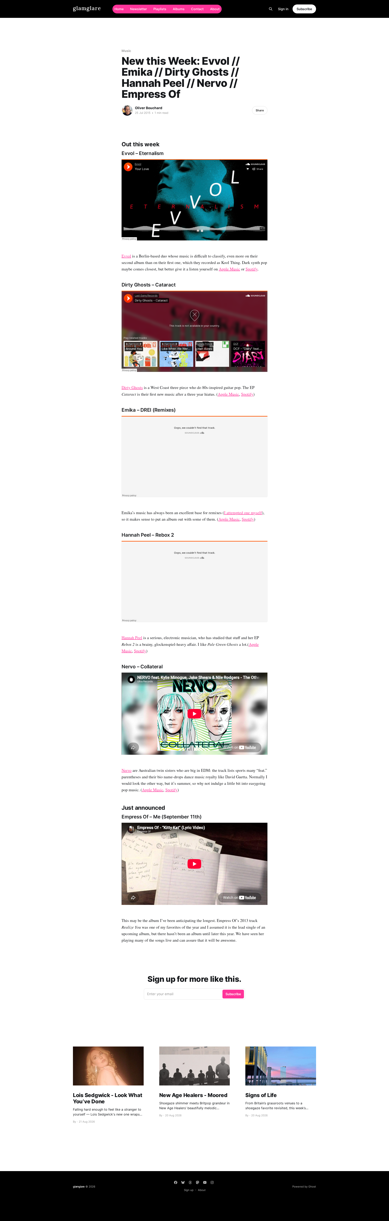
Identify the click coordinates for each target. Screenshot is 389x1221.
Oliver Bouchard (148, 108)
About (215, 9)
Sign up (188, 1190)
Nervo (126, 770)
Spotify (252, 269)
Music (126, 51)
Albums (179, 9)
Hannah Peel (132, 637)
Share (260, 110)
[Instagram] (212, 1182)
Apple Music (229, 269)
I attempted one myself (243, 512)
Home (119, 9)
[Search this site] (270, 9)
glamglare (87, 8)
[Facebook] (175, 1182)
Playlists (159, 9)
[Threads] (190, 1182)
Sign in (283, 9)
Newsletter (138, 9)
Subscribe (304, 9)
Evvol (126, 256)
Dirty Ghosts (132, 387)
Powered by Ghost (304, 1186)
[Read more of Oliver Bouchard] (127, 110)
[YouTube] (204, 1182)
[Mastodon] (197, 1182)
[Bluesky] (183, 1182)
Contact (197, 9)
